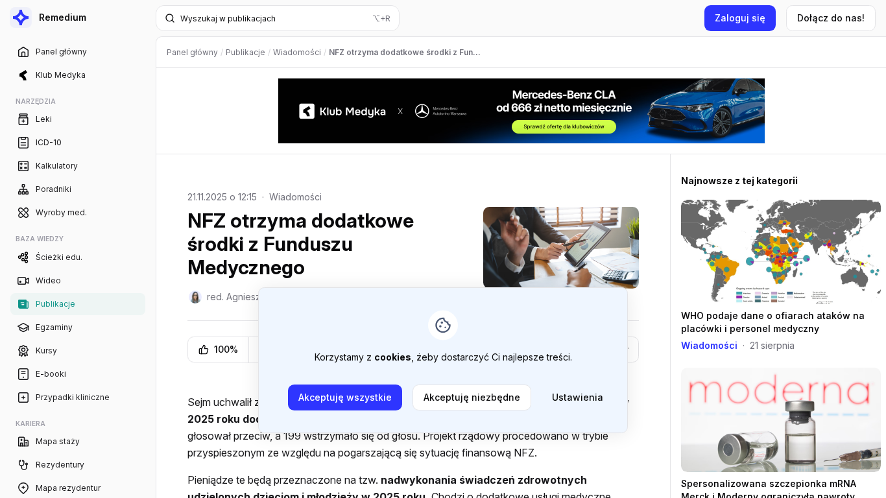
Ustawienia (577, 397)
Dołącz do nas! (831, 17)
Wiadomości (295, 196)
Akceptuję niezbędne (472, 397)
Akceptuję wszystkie (345, 397)
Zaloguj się (740, 17)
